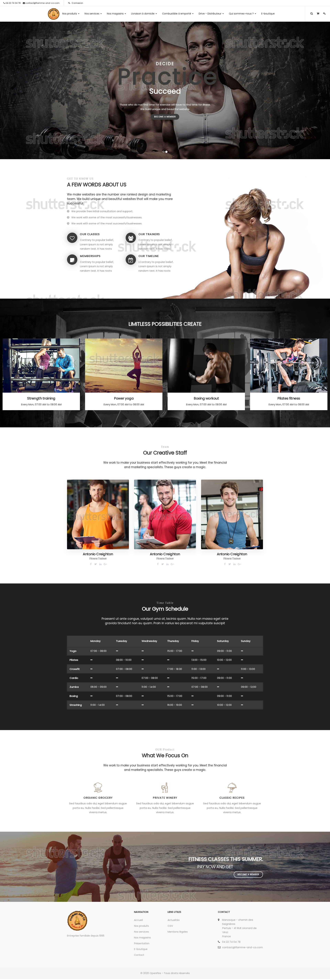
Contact (139, 955)
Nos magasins (142, 937)
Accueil (138, 920)
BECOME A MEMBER (165, 116)
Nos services (141, 931)
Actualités (174, 920)
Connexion (77, 3)
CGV (170, 926)
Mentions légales (178, 931)
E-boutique (140, 949)
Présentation (141, 943)
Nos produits (141, 926)
